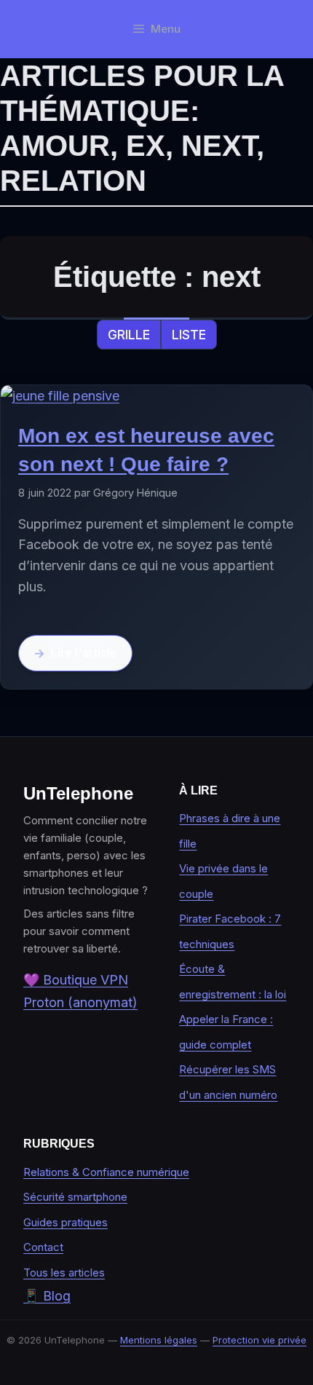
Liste (189, 334)
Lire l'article (84, 653)
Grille (129, 334)
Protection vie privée (259, 1340)
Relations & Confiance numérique (106, 1172)
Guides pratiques (65, 1222)
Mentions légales (158, 1340)
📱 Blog (47, 1295)
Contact (43, 1247)
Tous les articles (64, 1272)
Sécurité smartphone (75, 1197)
